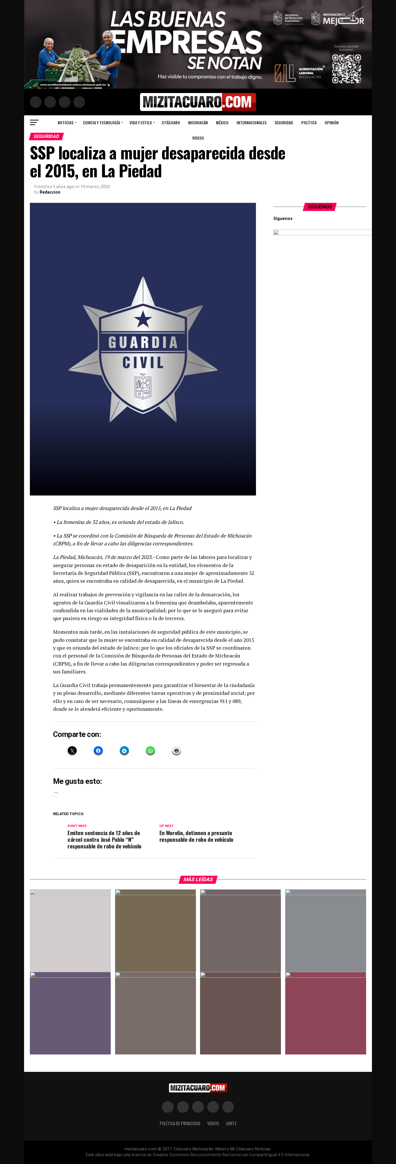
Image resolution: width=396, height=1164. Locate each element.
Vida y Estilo (141, 122)
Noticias (65, 122)
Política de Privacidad (180, 1123)
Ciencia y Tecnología (101, 122)
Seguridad (284, 122)
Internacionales (251, 122)
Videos (198, 138)
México (222, 122)
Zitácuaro (170, 122)
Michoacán (198, 122)
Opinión (332, 122)
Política (309, 122)
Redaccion (50, 192)
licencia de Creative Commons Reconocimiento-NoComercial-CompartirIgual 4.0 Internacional (220, 1154)
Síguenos (320, 207)
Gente (231, 1123)
